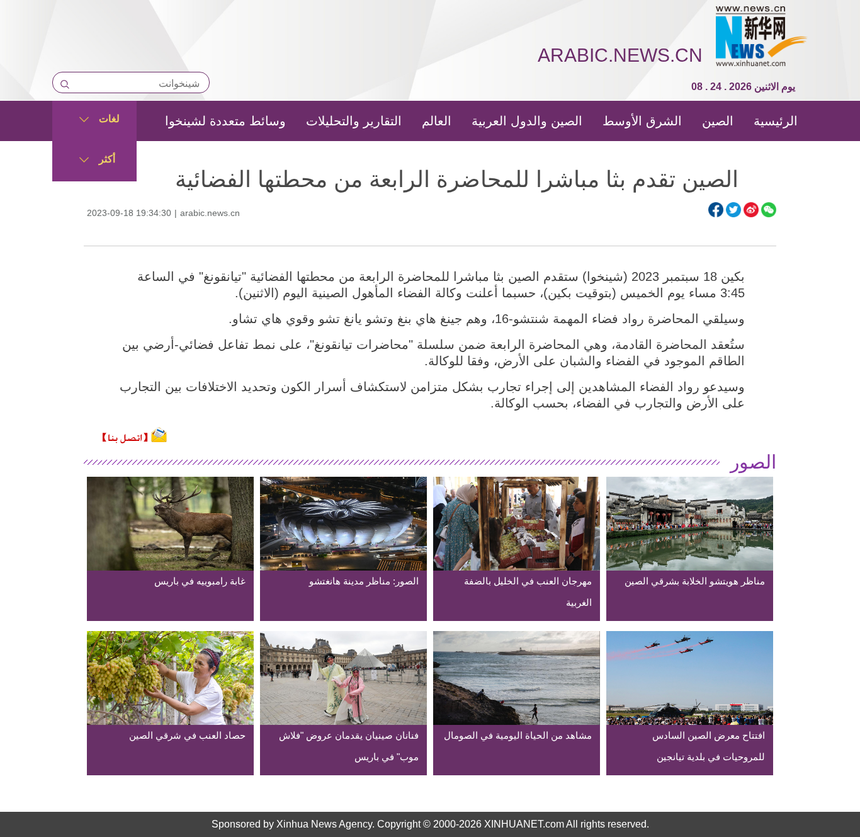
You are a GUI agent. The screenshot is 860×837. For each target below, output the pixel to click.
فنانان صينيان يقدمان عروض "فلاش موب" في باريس (349, 746)
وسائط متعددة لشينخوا (225, 121)
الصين (717, 121)
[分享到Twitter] (733, 209)
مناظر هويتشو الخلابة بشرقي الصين (695, 581)
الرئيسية (776, 121)
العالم (436, 121)
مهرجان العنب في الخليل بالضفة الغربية (528, 592)
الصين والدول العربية (527, 121)
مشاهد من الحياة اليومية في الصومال (518, 735)
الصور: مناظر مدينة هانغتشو (364, 581)
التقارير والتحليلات (354, 121)
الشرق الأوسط (642, 121)
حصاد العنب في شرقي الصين (187, 735)
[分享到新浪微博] (751, 209)
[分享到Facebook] (715, 209)
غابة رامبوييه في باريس (200, 581)
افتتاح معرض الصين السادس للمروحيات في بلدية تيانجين (708, 746)
